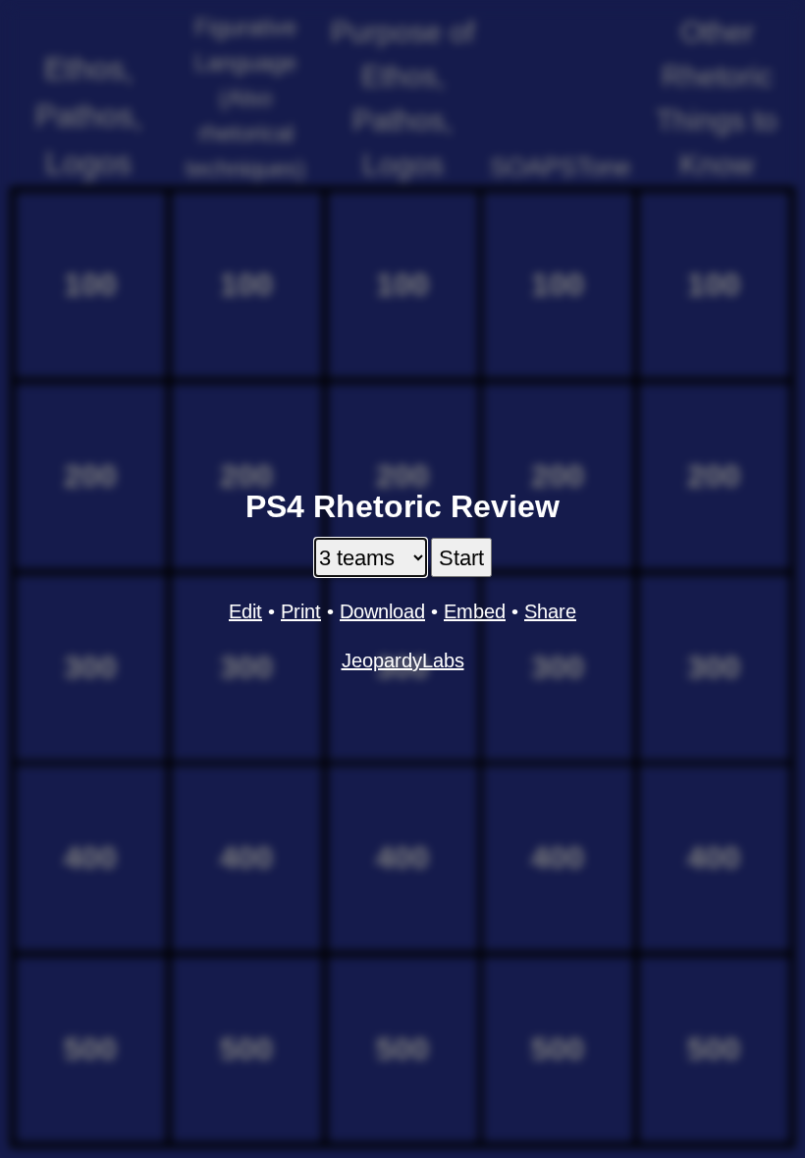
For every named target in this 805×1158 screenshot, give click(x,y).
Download (382, 611)
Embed (475, 611)
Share (550, 611)
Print (301, 611)
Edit (245, 611)
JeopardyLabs (403, 660)
